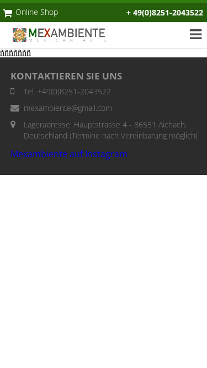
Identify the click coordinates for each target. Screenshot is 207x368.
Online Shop (36, 12)
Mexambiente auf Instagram (69, 154)
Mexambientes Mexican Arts (65, 35)
